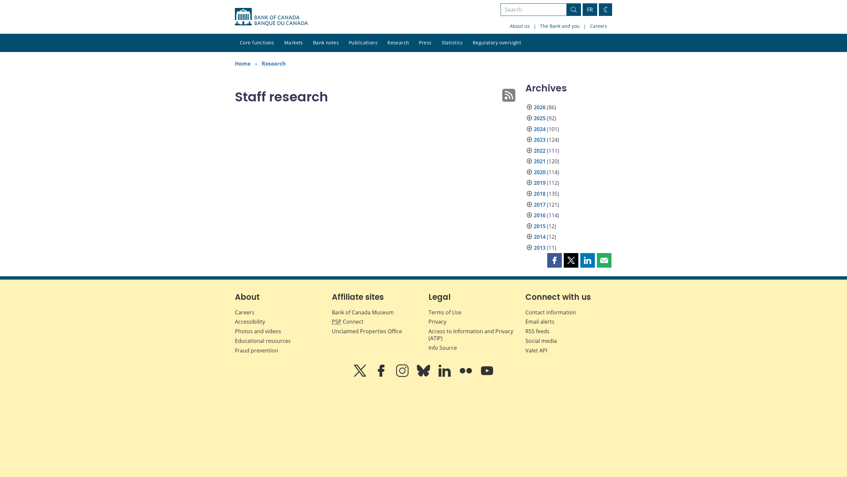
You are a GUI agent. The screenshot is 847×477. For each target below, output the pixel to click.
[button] (554, 260)
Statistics (452, 42)
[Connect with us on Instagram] (403, 375)
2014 (540, 236)
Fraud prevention (256, 350)
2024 (540, 129)
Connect (348, 321)
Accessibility (250, 321)
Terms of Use (445, 312)
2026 (540, 107)
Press (425, 42)
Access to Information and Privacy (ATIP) (470, 335)
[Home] (271, 17)
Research (398, 42)
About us (520, 26)
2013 (540, 247)
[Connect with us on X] (360, 375)
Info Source (442, 347)
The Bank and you (560, 26)
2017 (540, 204)
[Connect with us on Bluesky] (424, 375)
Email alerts (540, 321)
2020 (540, 172)
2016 (540, 215)
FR (590, 9)
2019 (540, 182)
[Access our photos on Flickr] (466, 375)
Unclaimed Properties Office (367, 331)
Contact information (550, 312)
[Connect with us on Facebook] (381, 375)
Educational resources (263, 340)
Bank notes (326, 42)
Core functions (257, 42)
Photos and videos (258, 331)
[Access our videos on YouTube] (487, 375)
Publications (363, 42)
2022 (540, 150)
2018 (540, 193)
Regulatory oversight (497, 42)
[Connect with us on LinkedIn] (445, 375)
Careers (598, 26)
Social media (541, 340)
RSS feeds (537, 331)
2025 (540, 118)
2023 (540, 139)
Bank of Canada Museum (363, 312)
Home (242, 63)
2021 (540, 161)
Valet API (536, 350)
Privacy (437, 321)
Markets (293, 42)
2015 (540, 226)
